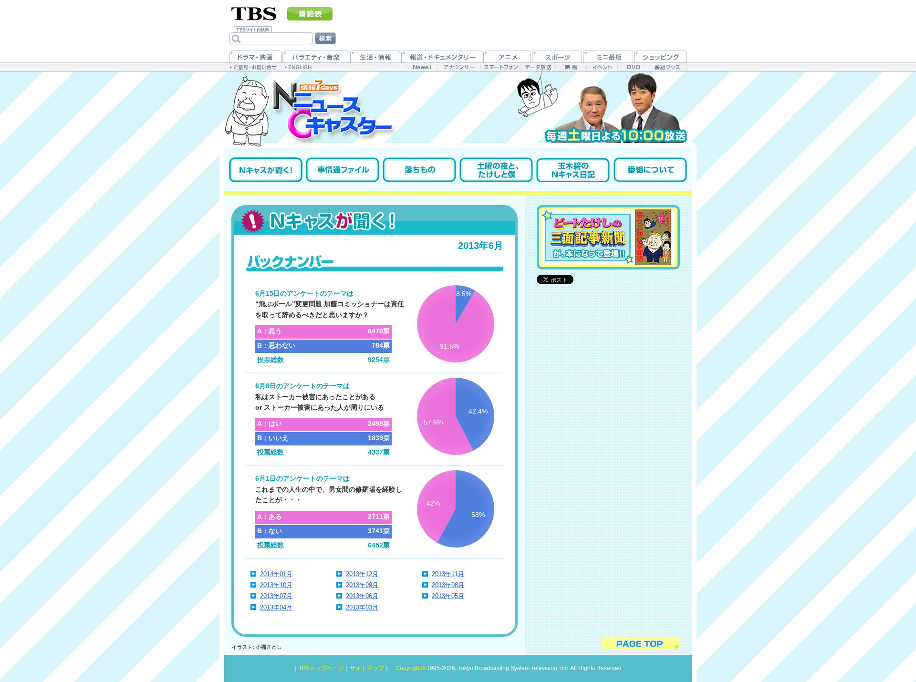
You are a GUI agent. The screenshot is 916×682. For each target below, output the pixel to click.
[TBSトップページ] (254, 13)
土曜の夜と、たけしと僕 (496, 169)
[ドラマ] (255, 56)
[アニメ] (507, 56)
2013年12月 (362, 574)
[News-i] (421, 67)
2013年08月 (448, 585)
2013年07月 (276, 595)
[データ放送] (538, 67)
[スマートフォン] (500, 67)
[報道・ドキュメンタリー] (441, 56)
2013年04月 (276, 607)
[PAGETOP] (640, 643)
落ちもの (419, 169)
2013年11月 (448, 574)
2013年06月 (362, 595)
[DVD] (632, 67)
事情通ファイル (342, 169)
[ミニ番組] (608, 56)
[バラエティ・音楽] (315, 56)
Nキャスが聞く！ (265, 169)
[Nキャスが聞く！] (374, 220)
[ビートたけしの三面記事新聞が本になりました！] (608, 237)
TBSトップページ (321, 668)
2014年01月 (276, 574)
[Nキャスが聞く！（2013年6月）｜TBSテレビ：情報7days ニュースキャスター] (458, 151)
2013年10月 (276, 585)
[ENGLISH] (299, 67)
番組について (650, 169)
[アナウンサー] (458, 67)
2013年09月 (362, 585)
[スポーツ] (557, 56)
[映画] (570, 67)
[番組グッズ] (667, 67)
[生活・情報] (375, 56)
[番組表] (310, 14)
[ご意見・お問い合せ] (254, 67)
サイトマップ (367, 668)
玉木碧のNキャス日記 (573, 169)
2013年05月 (448, 595)
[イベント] (601, 67)
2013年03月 (362, 607)
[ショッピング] (660, 56)
